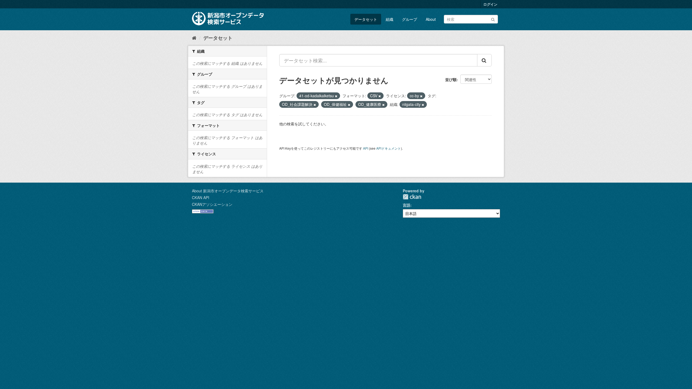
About (431, 19)
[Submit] (493, 18)
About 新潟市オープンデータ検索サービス (228, 190)
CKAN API (200, 197)
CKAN (412, 197)
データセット (365, 19)
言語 (406, 205)
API (365, 148)
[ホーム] (194, 37)
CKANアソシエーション (212, 204)
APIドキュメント (388, 148)
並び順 (451, 79)
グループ (409, 19)
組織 (389, 19)
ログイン (490, 4)
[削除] (336, 96)
